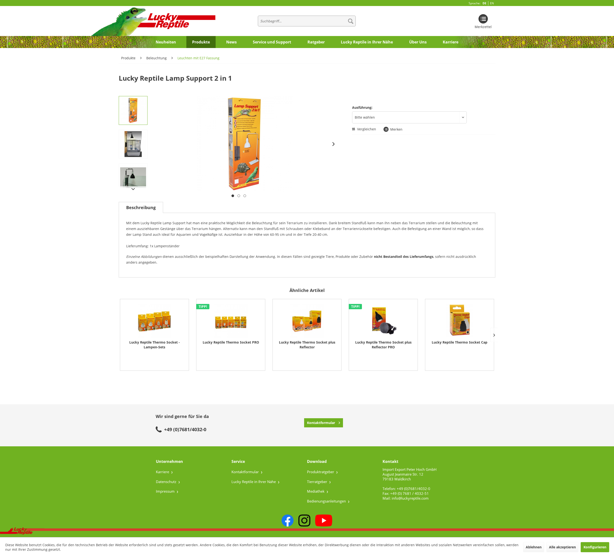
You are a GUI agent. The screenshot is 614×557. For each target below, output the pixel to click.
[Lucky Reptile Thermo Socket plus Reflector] (307, 321)
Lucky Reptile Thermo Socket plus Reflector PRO (383, 344)
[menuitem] (307, 21)
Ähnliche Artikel (307, 290)
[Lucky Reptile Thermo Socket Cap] (459, 321)
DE (484, 3)
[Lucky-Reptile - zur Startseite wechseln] (149, 21)
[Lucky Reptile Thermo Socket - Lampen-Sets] (154, 321)
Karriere (163, 471)
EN (492, 3)
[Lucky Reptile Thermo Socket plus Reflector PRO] (383, 321)
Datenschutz (166, 481)
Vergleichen (366, 129)
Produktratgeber (321, 471)
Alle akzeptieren (562, 547)
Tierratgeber (317, 481)
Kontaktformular (321, 422)
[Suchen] (351, 21)
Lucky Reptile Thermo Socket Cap (459, 342)
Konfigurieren (595, 547)
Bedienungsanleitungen (327, 501)
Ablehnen (534, 547)
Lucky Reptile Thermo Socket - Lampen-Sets (154, 344)
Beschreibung (141, 207)
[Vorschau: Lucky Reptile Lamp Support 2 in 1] (133, 110)
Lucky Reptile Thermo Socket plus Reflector (307, 344)
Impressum (166, 491)
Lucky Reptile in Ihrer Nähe (254, 481)
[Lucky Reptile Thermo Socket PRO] (230, 321)
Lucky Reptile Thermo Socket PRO (231, 342)
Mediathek (316, 491)
